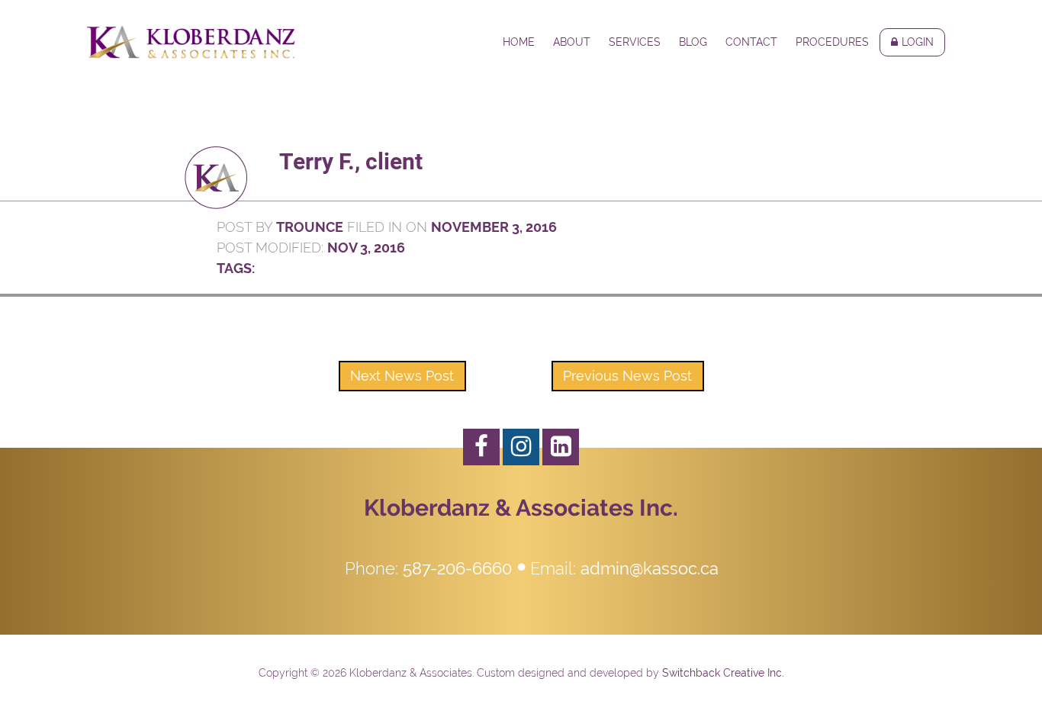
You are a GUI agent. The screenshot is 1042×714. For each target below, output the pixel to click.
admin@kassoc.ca (649, 568)
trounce (309, 227)
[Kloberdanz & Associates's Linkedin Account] (560, 447)
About (571, 42)
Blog (693, 42)
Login (918, 42)
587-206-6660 (457, 568)
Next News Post (402, 376)
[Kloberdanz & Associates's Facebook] (481, 447)
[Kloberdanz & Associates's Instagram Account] (521, 447)
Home (519, 42)
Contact (751, 42)
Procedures (832, 42)
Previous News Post (627, 376)
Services (635, 42)
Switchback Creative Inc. (723, 673)
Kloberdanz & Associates (191, 42)
